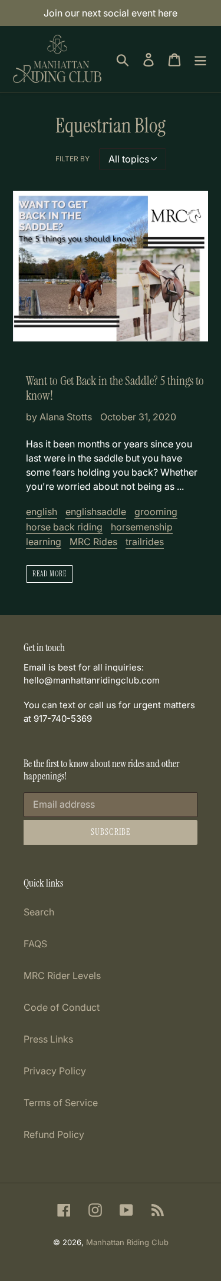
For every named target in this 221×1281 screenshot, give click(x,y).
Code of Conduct (62, 1007)
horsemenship (142, 527)
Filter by (72, 158)
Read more (49, 574)
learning (43, 541)
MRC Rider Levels (62, 975)
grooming (155, 511)
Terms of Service (61, 1103)
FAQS (35, 944)
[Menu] (200, 58)
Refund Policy (54, 1134)
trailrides (145, 541)
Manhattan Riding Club (127, 1242)
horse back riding (64, 527)
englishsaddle (95, 511)
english (41, 511)
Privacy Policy (55, 1071)
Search (39, 912)
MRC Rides (93, 541)
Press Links (48, 1039)
